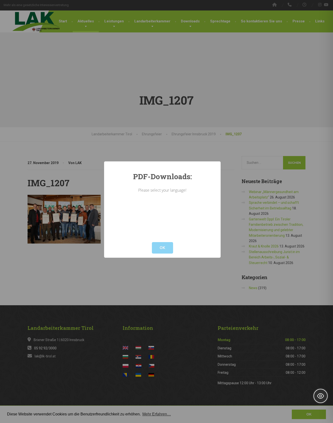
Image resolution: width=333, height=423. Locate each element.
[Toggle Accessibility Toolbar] (320, 395)
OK (162, 247)
